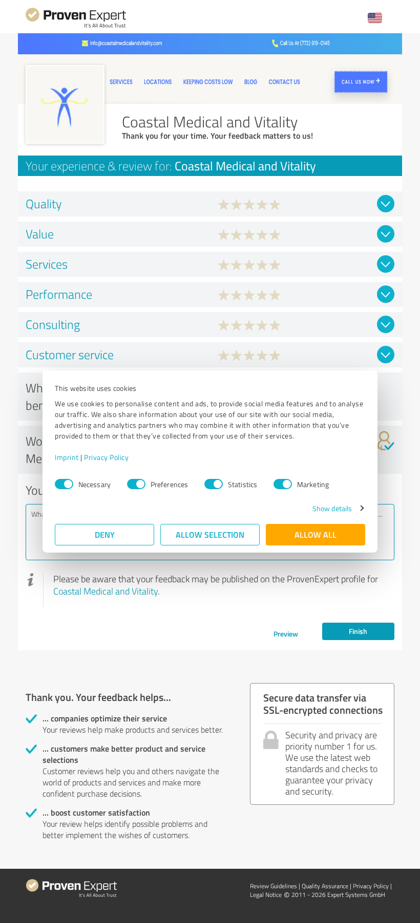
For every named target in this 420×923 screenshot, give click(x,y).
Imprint (67, 457)
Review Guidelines (273, 886)
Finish (358, 631)
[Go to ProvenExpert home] (76, 26)
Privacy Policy (106, 457)
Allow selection (210, 534)
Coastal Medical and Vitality (105, 591)
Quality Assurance (325, 886)
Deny (105, 534)
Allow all (316, 534)
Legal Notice (266, 894)
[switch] (136, 484)
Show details (332, 508)
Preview (286, 634)
